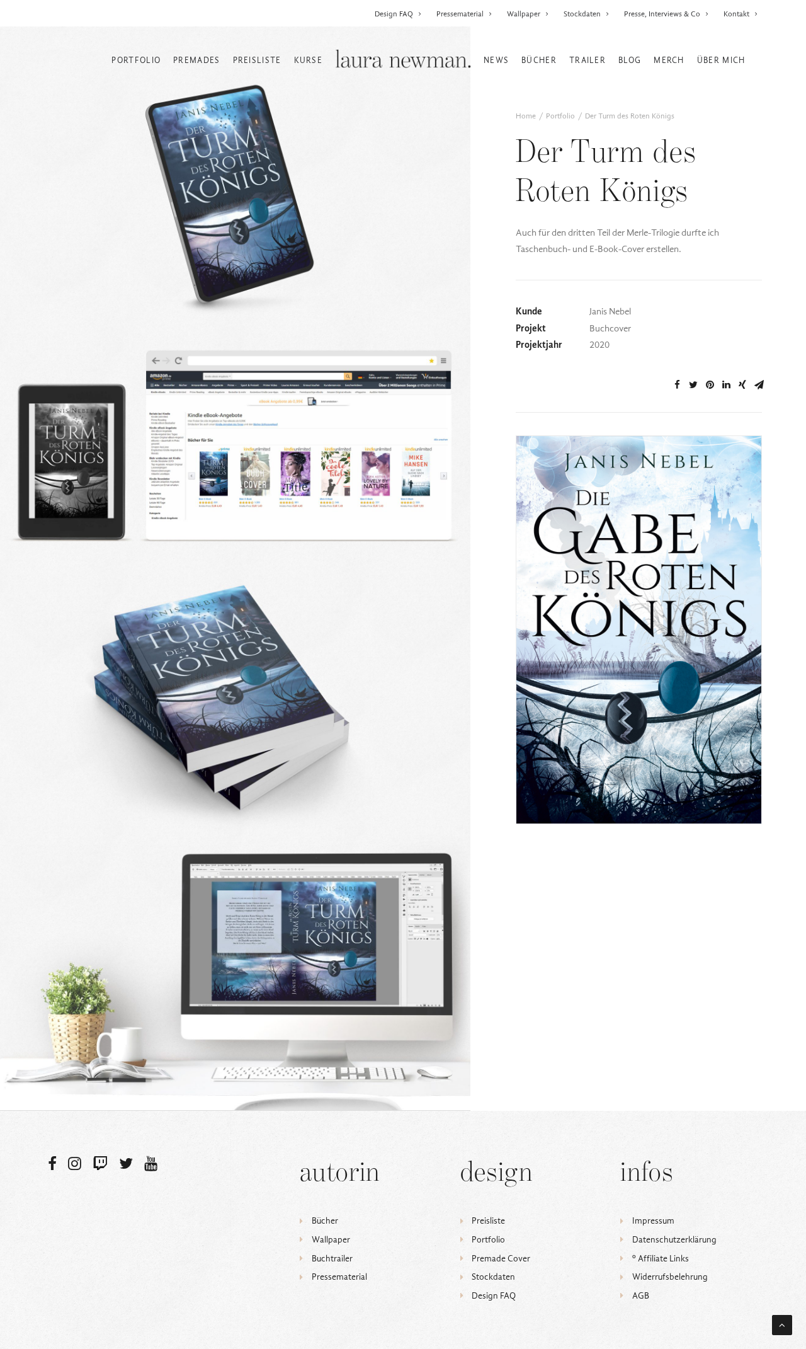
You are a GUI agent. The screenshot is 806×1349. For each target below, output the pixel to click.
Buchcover (711, 465)
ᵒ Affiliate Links (660, 1258)
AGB (640, 1295)
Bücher (539, 60)
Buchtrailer (332, 1258)
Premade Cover (501, 1258)
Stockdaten (582, 13)
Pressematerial (460, 13)
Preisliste (257, 60)
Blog (629, 60)
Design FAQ (394, 13)
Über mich (721, 60)
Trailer (587, 60)
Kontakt (736, 13)
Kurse (308, 60)
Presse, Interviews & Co (662, 13)
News (496, 60)
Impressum (653, 1220)
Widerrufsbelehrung (670, 1277)
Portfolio (136, 60)
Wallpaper (523, 13)
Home (526, 116)
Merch (669, 60)
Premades (196, 60)
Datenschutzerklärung (674, 1239)
